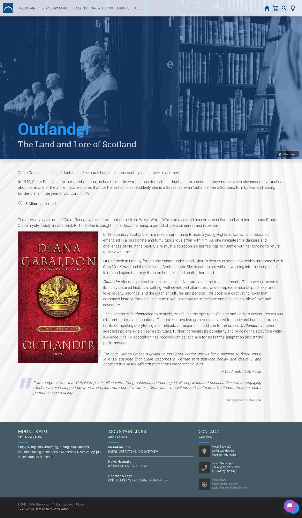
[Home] (267, 8)
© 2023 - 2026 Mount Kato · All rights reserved (45, 504)
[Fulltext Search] (284, 8)
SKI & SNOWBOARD (53, 8)
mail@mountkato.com (225, 483)
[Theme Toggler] (292, 8)
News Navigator (120, 461)
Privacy (80, 504)
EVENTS (123, 8)
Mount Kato (219, 479)
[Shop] (275, 8)
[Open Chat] (290, 506)
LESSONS (80, 8)
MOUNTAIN (26, 8)
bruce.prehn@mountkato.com (229, 487)
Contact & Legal (120, 476)
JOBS (138, 8)
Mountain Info (119, 447)
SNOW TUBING (102, 8)
